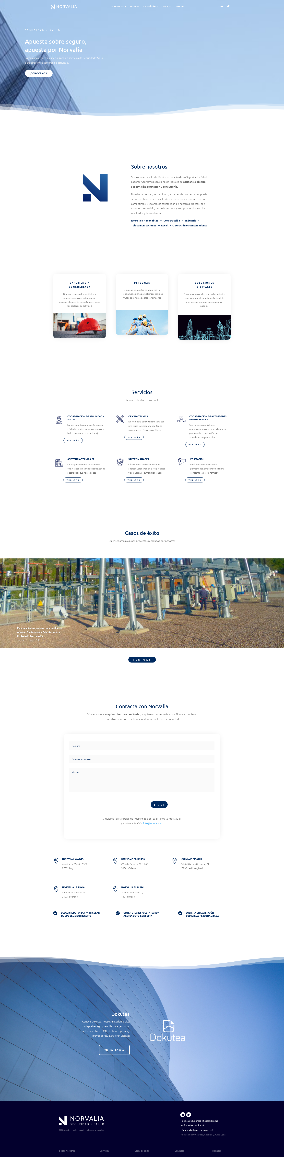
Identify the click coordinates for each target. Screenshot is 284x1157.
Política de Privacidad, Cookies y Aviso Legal (203, 1134)
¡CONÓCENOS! (39, 73)
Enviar (159, 804)
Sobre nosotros (118, 6)
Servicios (134, 6)
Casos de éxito (150, 6)
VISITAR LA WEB (114, 1049)
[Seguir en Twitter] (228, 6)
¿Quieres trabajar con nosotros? (197, 1129)
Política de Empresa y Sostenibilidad (199, 1120)
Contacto (166, 6)
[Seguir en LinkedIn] (221, 6)
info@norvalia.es (153, 823)
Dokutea (179, 6)
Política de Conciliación (193, 1125)
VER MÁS (73, 440)
